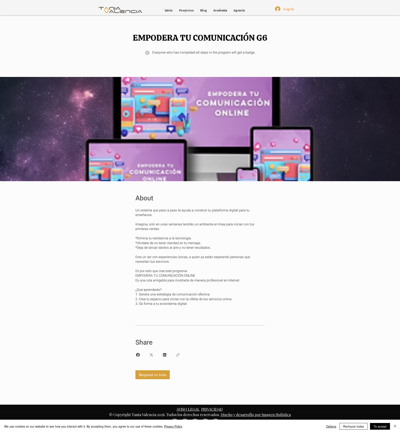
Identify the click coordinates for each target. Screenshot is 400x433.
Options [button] (331, 426)
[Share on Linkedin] (164, 354)
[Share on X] (151, 354)
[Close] (395, 426)
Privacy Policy (173, 426)
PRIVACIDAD (212, 409)
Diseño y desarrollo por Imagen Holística (256, 414)
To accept (380, 426)
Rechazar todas (353, 426)
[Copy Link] (177, 354)
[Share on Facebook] (137, 354)
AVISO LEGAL (188, 409)
